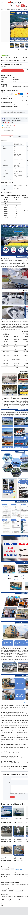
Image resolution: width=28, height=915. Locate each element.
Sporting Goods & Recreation (10, 9)
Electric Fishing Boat (23, 899)
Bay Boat (4, 890)
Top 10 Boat (4, 902)
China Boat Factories (6, 896)
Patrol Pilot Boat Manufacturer (7, 874)
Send (12, 796)
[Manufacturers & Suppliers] (14, 2)
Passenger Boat (13, 899)
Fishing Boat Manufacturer (6, 872)
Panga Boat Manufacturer (6, 876)
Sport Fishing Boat (19, 890)
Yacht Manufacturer (17, 876)
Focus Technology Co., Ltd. (16, 909)
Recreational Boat (19, 9)
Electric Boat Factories (18, 896)
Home (2, 9)
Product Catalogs (19, 869)
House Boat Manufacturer (18, 874)
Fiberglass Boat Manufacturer (19, 872)
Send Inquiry (13, 70)
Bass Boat (11, 890)
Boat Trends (12, 902)
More (2, 905)
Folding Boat (4, 899)
